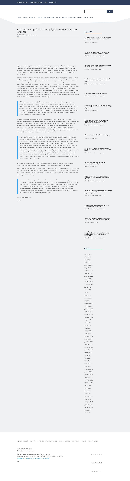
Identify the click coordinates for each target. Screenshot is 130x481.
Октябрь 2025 (88, 281)
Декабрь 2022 (88, 374)
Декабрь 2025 (88, 276)
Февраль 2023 (88, 369)
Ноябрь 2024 (88, 311)
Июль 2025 (87, 290)
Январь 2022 (88, 404)
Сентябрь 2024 (88, 317)
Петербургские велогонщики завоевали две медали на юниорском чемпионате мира (97, 52)
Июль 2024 (87, 322)
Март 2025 (87, 301)
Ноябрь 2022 (88, 377)
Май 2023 (87, 361)
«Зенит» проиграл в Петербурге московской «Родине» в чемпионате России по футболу (97, 219)
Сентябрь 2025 (88, 284)
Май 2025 (87, 295)
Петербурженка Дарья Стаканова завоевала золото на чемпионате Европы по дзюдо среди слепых (98, 149)
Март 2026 (87, 268)
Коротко (92, 42)
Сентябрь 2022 (88, 383)
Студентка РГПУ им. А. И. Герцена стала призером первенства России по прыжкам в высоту (97, 177)
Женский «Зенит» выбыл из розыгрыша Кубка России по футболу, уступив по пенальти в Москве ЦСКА (97, 39)
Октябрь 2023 (88, 347)
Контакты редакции (36, 2)
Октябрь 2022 (88, 380)
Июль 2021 (87, 410)
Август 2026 (88, 254)
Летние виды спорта (100, 56)
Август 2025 (88, 287)
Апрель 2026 (88, 265)
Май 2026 (87, 262)
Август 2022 (88, 385)
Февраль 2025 (88, 303)
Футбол (35, 35)
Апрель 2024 (88, 331)
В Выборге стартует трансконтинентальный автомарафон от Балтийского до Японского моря (97, 80)
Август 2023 (88, 353)
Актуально (29, 35)
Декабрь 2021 (88, 407)
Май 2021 (87, 413)
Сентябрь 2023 (88, 350)
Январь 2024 (88, 339)
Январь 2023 (88, 372)
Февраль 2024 (88, 336)
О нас (45, 2)
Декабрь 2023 (88, 342)
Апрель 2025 (88, 298)
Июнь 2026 (87, 260)
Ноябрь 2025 (88, 279)
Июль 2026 (87, 257)
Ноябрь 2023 (88, 344)
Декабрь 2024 (88, 309)
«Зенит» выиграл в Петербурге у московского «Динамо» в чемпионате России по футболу (97, 135)
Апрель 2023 (88, 363)
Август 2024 (88, 320)
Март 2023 (87, 366)
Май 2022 (87, 394)
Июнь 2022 (87, 391)
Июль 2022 (87, 388)
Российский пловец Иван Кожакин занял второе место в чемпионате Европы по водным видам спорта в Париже (98, 192)
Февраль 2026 (88, 270)
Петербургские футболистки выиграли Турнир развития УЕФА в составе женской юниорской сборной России (98, 107)
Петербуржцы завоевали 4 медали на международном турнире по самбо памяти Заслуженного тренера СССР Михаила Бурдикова (96, 233)
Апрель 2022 (88, 396)
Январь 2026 (88, 273)
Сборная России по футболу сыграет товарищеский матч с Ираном (94, 163)
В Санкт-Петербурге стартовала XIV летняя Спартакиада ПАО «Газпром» (96, 205)
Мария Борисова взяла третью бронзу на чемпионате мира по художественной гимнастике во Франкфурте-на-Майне (96, 121)
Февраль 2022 (88, 402)
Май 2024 (87, 328)
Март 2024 (87, 333)
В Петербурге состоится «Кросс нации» (95, 93)
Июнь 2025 (87, 292)
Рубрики (51, 2)
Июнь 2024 (87, 325)
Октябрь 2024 (88, 314)
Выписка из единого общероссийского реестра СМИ (33, 458)
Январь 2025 (88, 306)
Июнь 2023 (87, 358)
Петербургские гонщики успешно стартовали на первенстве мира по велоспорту (98, 66)
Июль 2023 (87, 355)
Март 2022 (87, 399)
